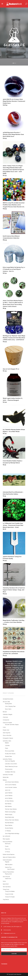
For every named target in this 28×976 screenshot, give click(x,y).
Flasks (6, 748)
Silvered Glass (8, 756)
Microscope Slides (9, 751)
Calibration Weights (7, 714)
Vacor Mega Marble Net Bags (12, 833)
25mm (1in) (7, 790)
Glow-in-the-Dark (7, 735)
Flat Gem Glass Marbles (11, 809)
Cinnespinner (6, 720)
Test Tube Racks (7, 886)
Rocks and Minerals (7, 841)
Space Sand (6, 884)
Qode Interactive (17, 974)
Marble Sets (6, 777)
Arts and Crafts (6, 701)
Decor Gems (8, 709)
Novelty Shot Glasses (10, 753)
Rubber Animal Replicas (8, 854)
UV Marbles (8, 830)
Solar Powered (10, 869)
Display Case (6, 730)
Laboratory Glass (7, 740)
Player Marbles (8, 825)
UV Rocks (7, 851)
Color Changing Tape (10, 706)
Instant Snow (8, 878)
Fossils (6, 846)
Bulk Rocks (7, 843)
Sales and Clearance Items (9, 857)
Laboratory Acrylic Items (11, 763)
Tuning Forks (6, 889)
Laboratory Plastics (7, 759)
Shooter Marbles (9, 828)
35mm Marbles (8, 792)
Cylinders (7, 745)
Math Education (8, 864)
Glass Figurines (6, 732)
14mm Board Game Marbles (12, 782)
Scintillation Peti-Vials (10, 771)
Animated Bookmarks (8, 699)
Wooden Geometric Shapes (12, 724)
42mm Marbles (8, 795)
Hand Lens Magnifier (10, 761)
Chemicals (5, 717)
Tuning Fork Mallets (10, 891)
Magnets (7, 861)
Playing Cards (8, 874)
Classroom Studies (7, 722)
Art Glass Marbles (9, 801)
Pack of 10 (7, 849)
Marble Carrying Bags (10, 811)
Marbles (5, 780)
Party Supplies (6, 839)
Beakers (7, 742)
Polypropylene (8, 769)
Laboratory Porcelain (8, 774)
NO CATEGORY (6, 836)
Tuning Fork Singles (10, 896)
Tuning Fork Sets (9, 894)
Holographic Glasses (8, 738)
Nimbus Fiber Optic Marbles (12, 820)
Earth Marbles (8, 806)
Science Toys (8, 867)
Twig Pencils (6, 899)
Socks (4, 881)
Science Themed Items (8, 872)
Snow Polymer (6, 876)
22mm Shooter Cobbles (11, 787)
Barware (5, 711)
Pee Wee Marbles (9, 822)
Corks (4, 727)
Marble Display (8, 814)
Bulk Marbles (8, 803)
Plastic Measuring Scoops (11, 766)
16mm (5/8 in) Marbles (10, 784)
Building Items (8, 703)
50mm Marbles (8, 798)
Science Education (7, 859)
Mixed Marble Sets (9, 817)
